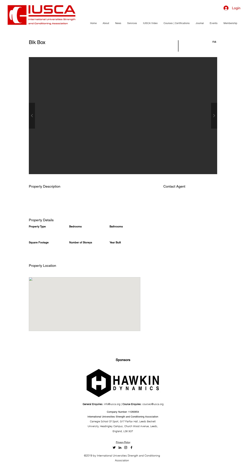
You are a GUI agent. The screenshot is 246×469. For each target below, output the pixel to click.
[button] (106, 23)
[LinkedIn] (120, 447)
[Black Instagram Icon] (126, 447)
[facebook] (131, 447)
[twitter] (114, 447)
